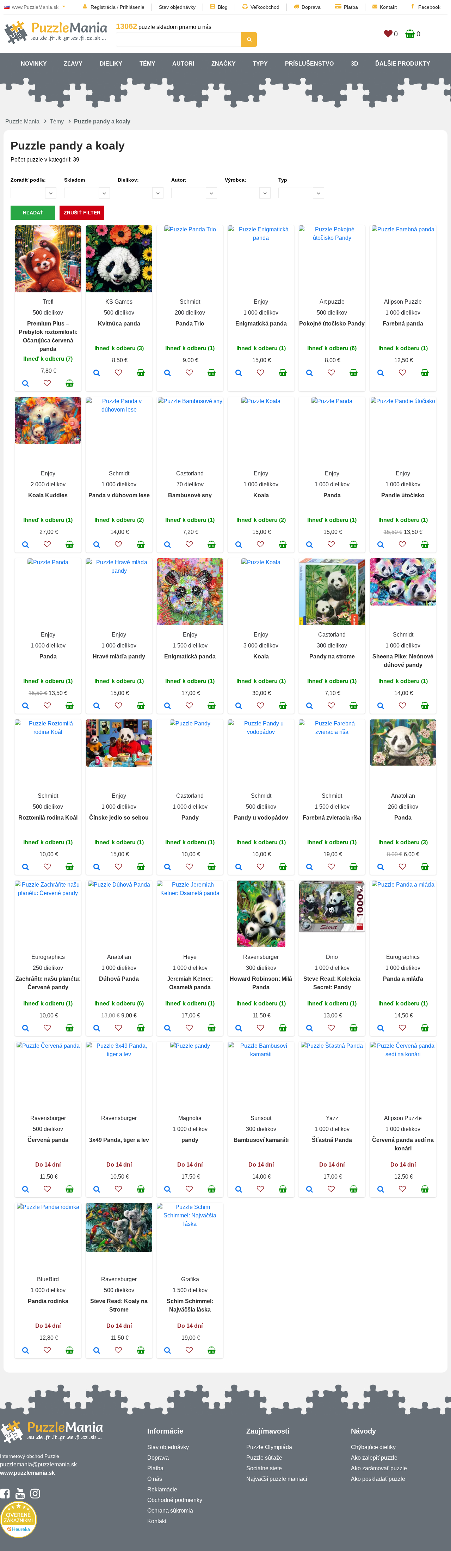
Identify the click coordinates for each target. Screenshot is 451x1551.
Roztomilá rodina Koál (48, 818)
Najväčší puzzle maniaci (276, 1479)
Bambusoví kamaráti (261, 1140)
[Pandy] (167, 867)
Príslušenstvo (309, 64)
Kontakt (388, 7)
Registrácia (103, 7)
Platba (351, 7)
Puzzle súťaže (264, 1458)
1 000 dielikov (260, 313)
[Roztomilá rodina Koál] (25, 867)
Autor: (178, 180)
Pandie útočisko (403, 495)
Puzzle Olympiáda (269, 1447)
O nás (154, 1479)
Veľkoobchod (265, 7)
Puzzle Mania (22, 121)
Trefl (48, 302)
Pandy (190, 818)
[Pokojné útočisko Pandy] (309, 373)
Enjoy (261, 302)
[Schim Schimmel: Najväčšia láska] (167, 1351)
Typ (282, 180)
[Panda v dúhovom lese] (96, 545)
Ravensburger (261, 957)
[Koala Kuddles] (25, 545)
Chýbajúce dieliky (373, 1447)
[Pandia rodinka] (25, 1351)
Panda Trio (189, 324)
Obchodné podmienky (174, 1500)
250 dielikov (48, 968)
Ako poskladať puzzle (378, 1479)
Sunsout (261, 1118)
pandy (189, 1140)
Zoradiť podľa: (28, 180)
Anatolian (403, 796)
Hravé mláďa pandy (119, 656)
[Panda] (309, 545)
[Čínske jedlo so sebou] (96, 867)
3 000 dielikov (260, 646)
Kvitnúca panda (119, 324)
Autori (183, 64)
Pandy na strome (332, 656)
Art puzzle (332, 302)
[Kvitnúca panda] (96, 373)
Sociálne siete (264, 1468)
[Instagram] (35, 1497)
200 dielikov (190, 313)
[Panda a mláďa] (380, 1028)
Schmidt (190, 302)
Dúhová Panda (119, 979)
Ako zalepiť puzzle (374, 1458)
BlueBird (48, 1279)
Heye (190, 957)
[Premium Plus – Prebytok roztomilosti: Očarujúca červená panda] (25, 384)
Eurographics (48, 957)
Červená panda (47, 1140)
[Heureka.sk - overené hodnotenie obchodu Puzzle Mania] (18, 1536)
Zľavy (73, 64)
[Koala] (238, 545)
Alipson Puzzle (403, 302)
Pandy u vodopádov (261, 818)
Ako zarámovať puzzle (379, 1468)
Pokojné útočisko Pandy (332, 324)
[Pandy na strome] (309, 706)
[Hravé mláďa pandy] (96, 706)
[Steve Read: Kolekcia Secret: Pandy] (309, 1028)
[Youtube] (20, 1497)
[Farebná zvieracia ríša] (309, 867)
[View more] (190, 229)
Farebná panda (403, 324)
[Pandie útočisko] (380, 545)
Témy (147, 64)
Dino (332, 957)
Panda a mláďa (403, 979)
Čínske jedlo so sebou (119, 818)
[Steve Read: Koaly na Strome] (96, 1351)
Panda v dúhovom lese (119, 495)
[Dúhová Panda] (96, 1028)
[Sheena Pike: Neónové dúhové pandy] (380, 706)
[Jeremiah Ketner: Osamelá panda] (167, 1028)
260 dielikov (403, 807)
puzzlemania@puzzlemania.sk (38, 1464)
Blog (223, 7)
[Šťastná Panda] (309, 1189)
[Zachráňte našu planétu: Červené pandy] (25, 1028)
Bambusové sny (190, 495)
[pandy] (167, 1189)
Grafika (190, 1279)
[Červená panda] (25, 1189)
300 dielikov (332, 646)
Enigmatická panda (261, 324)
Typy (260, 64)
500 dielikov (48, 313)
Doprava (311, 7)
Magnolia (190, 1118)
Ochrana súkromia (170, 1511)
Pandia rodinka (48, 1301)
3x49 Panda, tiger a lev (119, 1140)
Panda (332, 495)
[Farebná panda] (380, 373)
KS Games (118, 302)
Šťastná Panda (332, 1140)
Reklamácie (162, 1489)
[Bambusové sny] (167, 545)
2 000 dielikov (48, 484)
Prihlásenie (132, 7)
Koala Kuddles (48, 495)
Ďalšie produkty (402, 64)
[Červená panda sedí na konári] (380, 1189)
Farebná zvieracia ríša (332, 818)
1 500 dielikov (190, 646)
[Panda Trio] (167, 373)
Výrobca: (235, 180)
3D (354, 64)
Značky (223, 64)
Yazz (332, 1118)
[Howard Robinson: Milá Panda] (238, 1028)
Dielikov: (128, 180)
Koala (261, 495)
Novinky (34, 64)
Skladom (74, 180)
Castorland (190, 473)
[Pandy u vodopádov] (238, 867)
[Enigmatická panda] (238, 373)
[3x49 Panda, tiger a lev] (96, 1189)
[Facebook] (5, 1497)
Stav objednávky (177, 7)
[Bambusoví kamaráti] (238, 1189)
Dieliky (111, 64)
